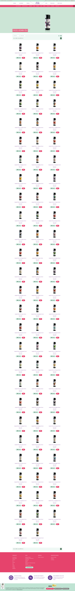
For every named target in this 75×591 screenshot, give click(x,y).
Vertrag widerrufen (29, 567)
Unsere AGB (27, 559)
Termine (27, 3)
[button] (73, 0)
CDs (13, 563)
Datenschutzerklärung (19, 589)
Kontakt (26, 561)
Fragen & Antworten (41, 557)
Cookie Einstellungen (28, 565)
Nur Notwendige (57, 589)
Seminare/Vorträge (53, 557)
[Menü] (3, 583)
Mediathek (52, 3)
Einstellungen (65, 589)
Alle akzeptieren (49, 588)
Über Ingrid (60, 3)
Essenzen (13, 559)
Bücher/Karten (14, 558)
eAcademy (21, 3)
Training (13, 567)
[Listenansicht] (61, 36)
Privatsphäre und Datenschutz (29, 558)
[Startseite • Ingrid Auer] (37, 3)
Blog (46, 3)
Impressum (26, 560)
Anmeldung (52, 559)
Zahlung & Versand (27, 557)
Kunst (13, 564)
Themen (14, 3)
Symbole (13, 562)
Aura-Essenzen (14, 557)
